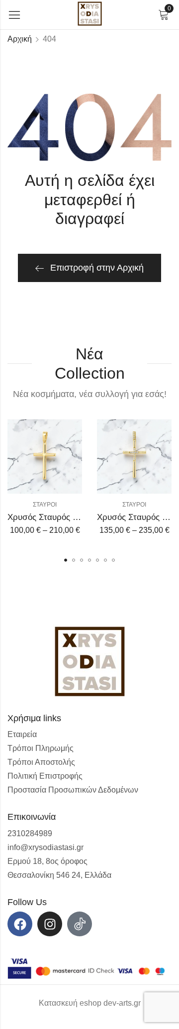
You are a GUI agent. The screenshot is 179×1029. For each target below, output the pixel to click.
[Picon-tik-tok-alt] (79, 924)
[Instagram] (49, 924)
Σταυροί (45, 504)
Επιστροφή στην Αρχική (97, 268)
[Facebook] (19, 924)
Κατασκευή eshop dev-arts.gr (90, 1003)
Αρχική (19, 39)
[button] (65, 560)
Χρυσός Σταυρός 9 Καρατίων (61, 517)
